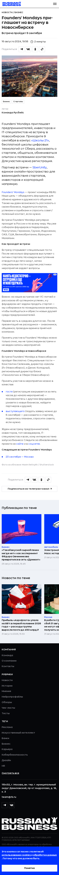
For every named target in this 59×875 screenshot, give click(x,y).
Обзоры (7, 702)
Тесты (6, 713)
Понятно (29, 868)
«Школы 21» (40, 140)
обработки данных (45, 855)
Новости (7, 12)
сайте (19, 444)
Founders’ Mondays (13, 192)
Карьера (7, 749)
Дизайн (6, 760)
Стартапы (18, 101)
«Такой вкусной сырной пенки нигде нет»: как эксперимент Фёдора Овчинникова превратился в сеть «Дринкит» (21, 555)
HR (3, 766)
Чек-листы (8, 708)
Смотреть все (10, 773)
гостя (9, 392)
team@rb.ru (9, 797)
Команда (7, 655)
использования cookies (16, 855)
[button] (54, 3)
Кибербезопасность (15, 755)
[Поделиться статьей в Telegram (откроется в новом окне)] (21, 49)
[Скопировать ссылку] (42, 49)
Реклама (7, 727)
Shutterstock (47, 465)
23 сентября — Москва (20, 457)
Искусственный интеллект (18, 733)
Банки (5, 738)
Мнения (6, 691)
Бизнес (18, 12)
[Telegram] (4, 805)
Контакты (8, 666)
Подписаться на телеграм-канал (28, 489)
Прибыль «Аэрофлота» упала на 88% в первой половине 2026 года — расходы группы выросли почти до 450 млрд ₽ (21, 625)
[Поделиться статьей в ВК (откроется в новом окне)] (28, 49)
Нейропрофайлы (12, 697)
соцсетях (34, 444)
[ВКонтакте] (12, 805)
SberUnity (40, 167)
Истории (7, 686)
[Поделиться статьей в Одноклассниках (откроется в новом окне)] (35, 49)
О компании (9, 661)
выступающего (15, 411)
